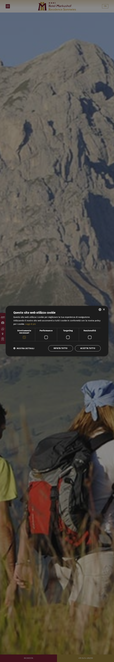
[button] (23, 348)
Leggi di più (30, 324)
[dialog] (57, 331)
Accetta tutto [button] (87, 348)
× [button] (104, 309)
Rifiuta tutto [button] (61, 348)
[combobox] (100, 309)
